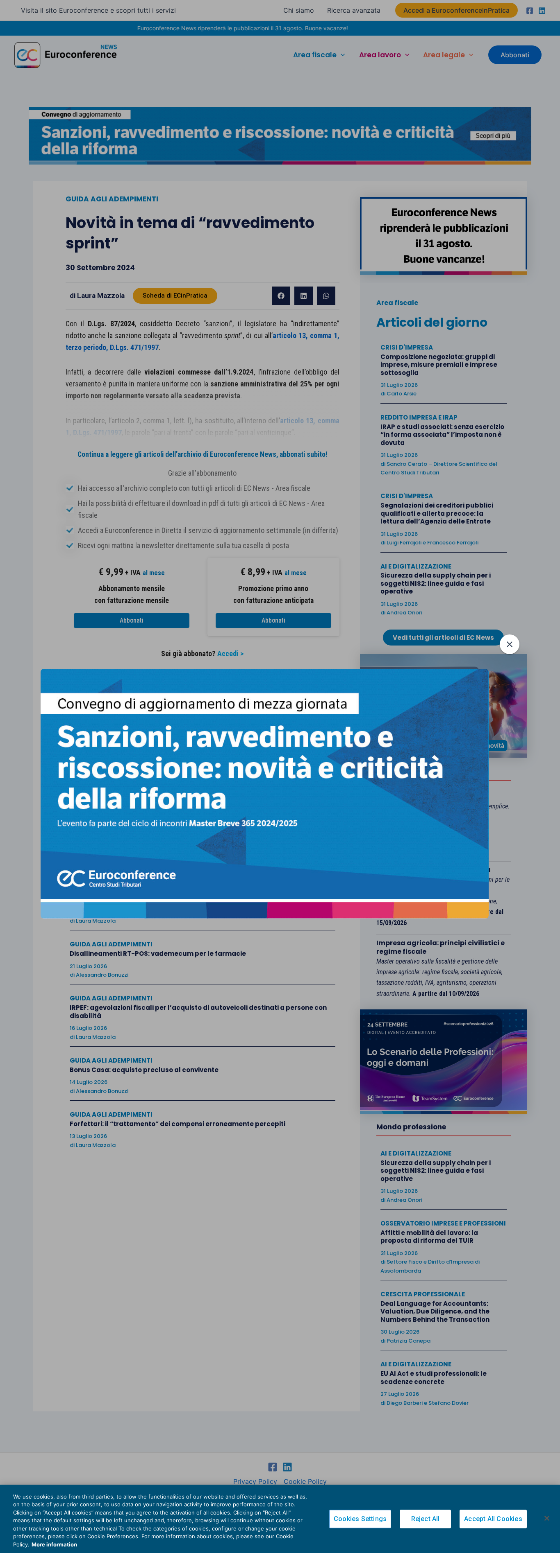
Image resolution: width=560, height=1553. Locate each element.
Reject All (425, 1519)
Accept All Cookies (493, 1519)
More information (54, 1544)
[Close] (547, 1518)
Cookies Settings (360, 1519)
